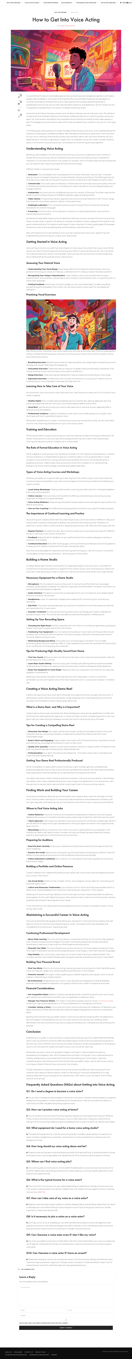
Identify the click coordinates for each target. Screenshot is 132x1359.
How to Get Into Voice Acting (66, 19)
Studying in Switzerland (67, 26)
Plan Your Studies (32, 3)
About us (8, 1352)
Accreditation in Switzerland (16, 1354)
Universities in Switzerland (39, 1354)
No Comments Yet (28, 1269)
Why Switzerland (13, 3)
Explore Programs (51, 3)
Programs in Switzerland (86, 3)
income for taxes (106, 1001)
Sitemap (54, 1354)
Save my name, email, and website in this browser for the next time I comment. (43, 1323)
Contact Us (29, 1352)
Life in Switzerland (108, 3)
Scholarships (66, 3)
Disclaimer (18, 1352)
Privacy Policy (40, 1352)
